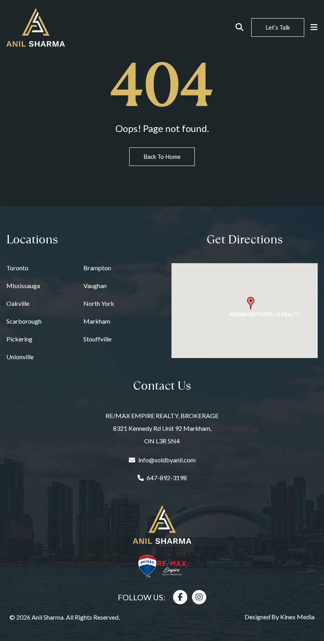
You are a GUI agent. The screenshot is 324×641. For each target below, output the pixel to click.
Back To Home (162, 156)
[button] (250, 303)
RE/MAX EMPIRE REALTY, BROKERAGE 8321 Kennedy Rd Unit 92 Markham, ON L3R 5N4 (162, 428)
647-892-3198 (167, 477)
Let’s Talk (278, 27)
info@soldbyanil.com (167, 460)
